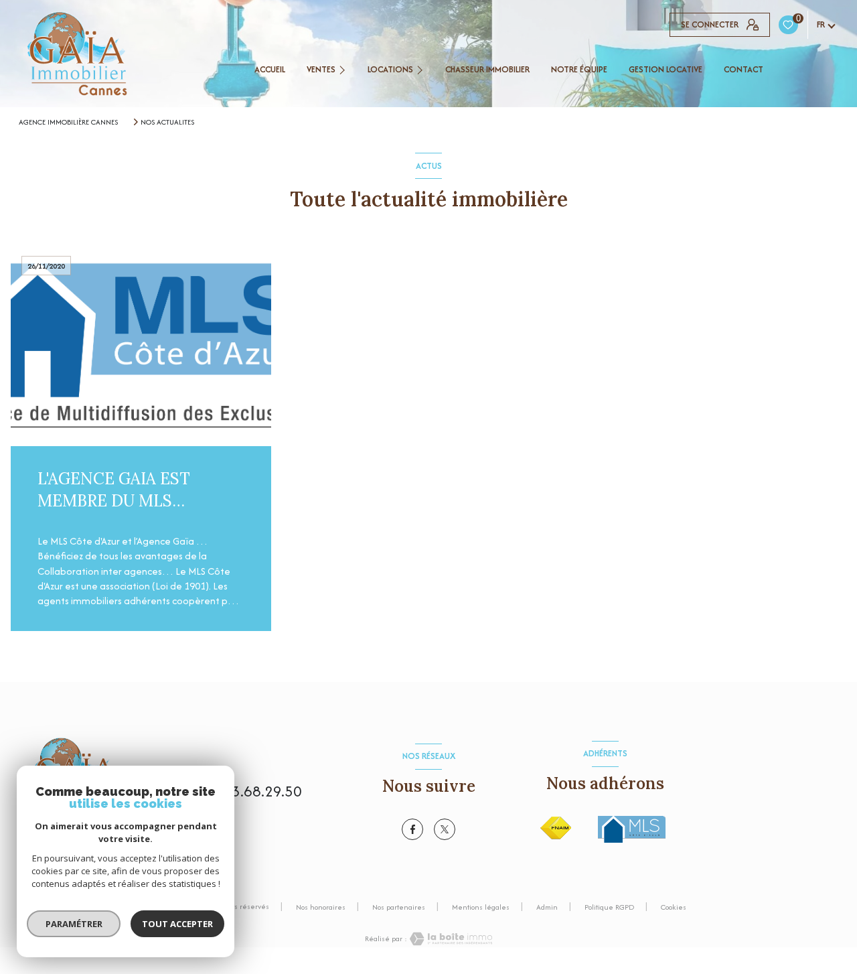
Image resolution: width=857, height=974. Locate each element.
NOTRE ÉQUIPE (579, 69)
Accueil (269, 69)
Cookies (673, 907)
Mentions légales (481, 907)
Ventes (321, 69)
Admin (547, 907)
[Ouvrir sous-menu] (344, 69)
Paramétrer (74, 924)
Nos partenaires (398, 907)
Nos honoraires (320, 907)
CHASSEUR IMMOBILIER (487, 69)
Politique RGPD (609, 907)
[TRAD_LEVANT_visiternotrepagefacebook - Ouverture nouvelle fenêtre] (412, 829)
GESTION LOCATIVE (665, 69)
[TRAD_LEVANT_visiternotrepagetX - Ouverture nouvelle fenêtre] (444, 829)
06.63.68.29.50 (252, 791)
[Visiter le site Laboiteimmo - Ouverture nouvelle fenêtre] (450, 938)
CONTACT (743, 69)
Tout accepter (177, 924)
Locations (390, 69)
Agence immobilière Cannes (68, 122)
